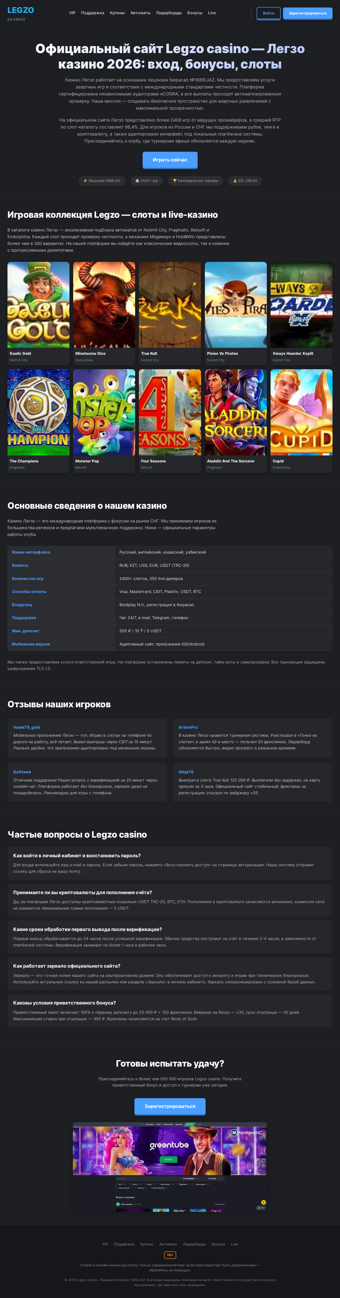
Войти (268, 13)
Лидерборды (169, 12)
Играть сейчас (170, 160)
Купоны (117, 12)
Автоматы (140, 12)
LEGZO (20, 13)
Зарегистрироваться (308, 13)
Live (212, 12)
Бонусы (194, 12)
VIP (72, 12)
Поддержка (92, 12)
